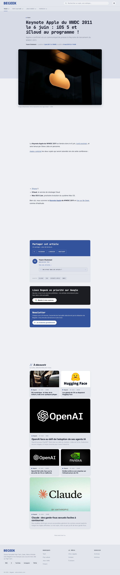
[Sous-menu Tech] (8, 8)
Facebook (41, 251)
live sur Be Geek (83, 200)
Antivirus (97, 557)
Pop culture (16, 8)
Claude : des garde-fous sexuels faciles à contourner (54, 519)
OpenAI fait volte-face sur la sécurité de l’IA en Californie (41, 472)
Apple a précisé (35, 151)
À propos (71, 560)
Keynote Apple (55, 278)
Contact (70, 557)
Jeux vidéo (30, 8)
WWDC (64, 278)
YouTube (17, 563)
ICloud (41, 278)
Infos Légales (72, 554)
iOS (47, 278)
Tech (5, 8)
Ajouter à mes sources (46, 300)
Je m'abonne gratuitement (45, 322)
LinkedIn (51, 251)
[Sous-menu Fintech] (46, 8)
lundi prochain (81, 144)
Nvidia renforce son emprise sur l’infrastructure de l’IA (74, 472)
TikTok (35, 563)
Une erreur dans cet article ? (52, 269)
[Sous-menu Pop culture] (22, 8)
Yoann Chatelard (31, 44)
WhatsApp (62, 251)
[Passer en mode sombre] (114, 3)
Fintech (42, 8)
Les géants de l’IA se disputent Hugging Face (73, 393)
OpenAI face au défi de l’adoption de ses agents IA (59, 439)
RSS (6, 563)
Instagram (27, 563)
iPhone (34, 189)
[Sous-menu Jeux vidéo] (35, 8)
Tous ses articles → (45, 265)
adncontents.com (20, 572)
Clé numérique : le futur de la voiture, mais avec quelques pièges (44, 393)
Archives (97, 554)
